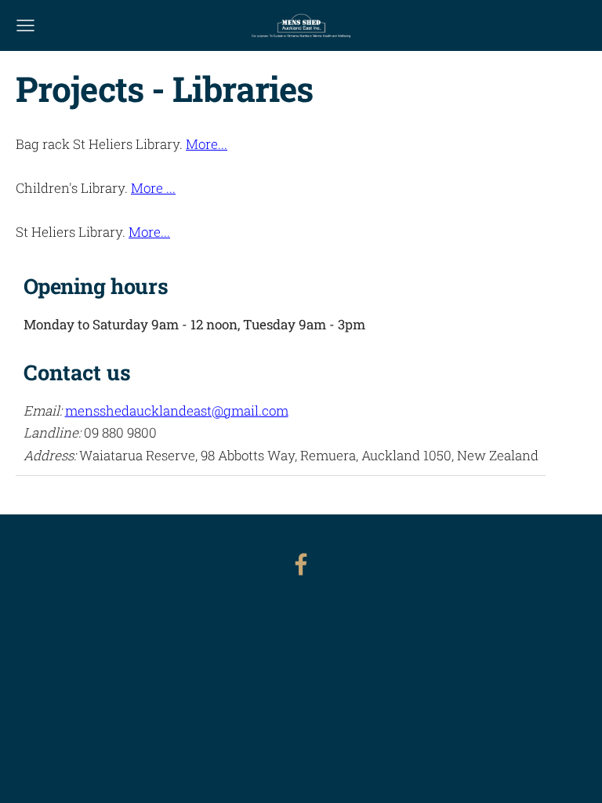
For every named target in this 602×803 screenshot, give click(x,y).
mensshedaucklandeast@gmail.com (176, 411)
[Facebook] (301, 564)
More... (206, 144)
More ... (153, 188)
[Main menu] (25, 25)
